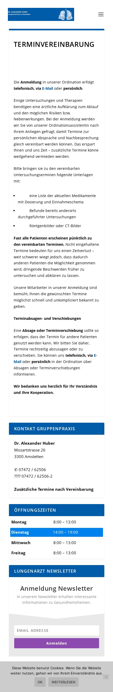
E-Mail (47, 88)
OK (40, 682)
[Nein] (106, 676)
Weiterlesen (63, 682)
